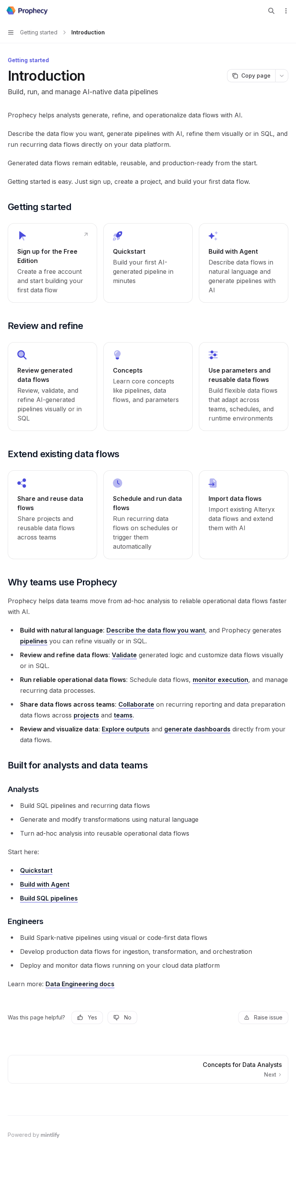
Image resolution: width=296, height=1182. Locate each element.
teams (123, 715)
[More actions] (286, 10)
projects (86, 715)
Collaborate (136, 704)
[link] (52, 263)
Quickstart (36, 870)
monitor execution (220, 679)
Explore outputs (126, 729)
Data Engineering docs (79, 984)
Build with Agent (44, 884)
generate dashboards (197, 729)
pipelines (33, 641)
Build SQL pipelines (49, 898)
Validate (124, 655)
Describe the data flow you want (155, 630)
